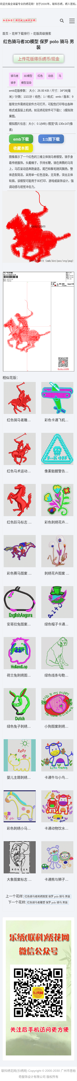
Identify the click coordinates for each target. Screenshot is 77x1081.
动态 (50, 76)
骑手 (13, 82)
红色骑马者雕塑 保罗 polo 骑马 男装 (47, 902)
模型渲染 (26, 82)
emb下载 (21, 139)
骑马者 (14, 76)
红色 (40, 76)
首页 (5, 33)
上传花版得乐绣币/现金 (38, 59)
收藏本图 (21, 148)
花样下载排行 (21, 33)
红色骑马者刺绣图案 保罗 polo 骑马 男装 (47, 896)
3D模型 (28, 76)
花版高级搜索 (42, 33)
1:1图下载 (51, 139)
